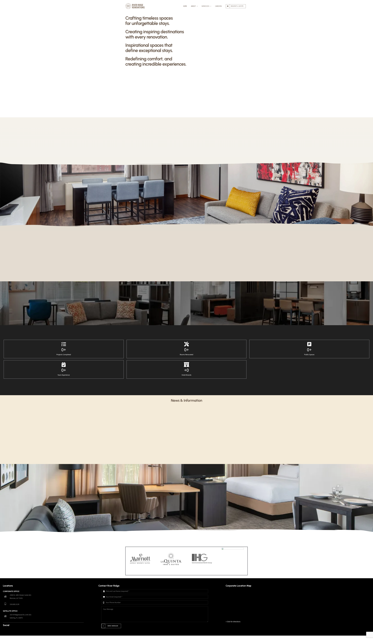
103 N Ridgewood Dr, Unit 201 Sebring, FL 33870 (20, 616)
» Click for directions (233, 621)
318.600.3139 (14, 604)
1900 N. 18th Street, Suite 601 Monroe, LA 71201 (20, 596)
